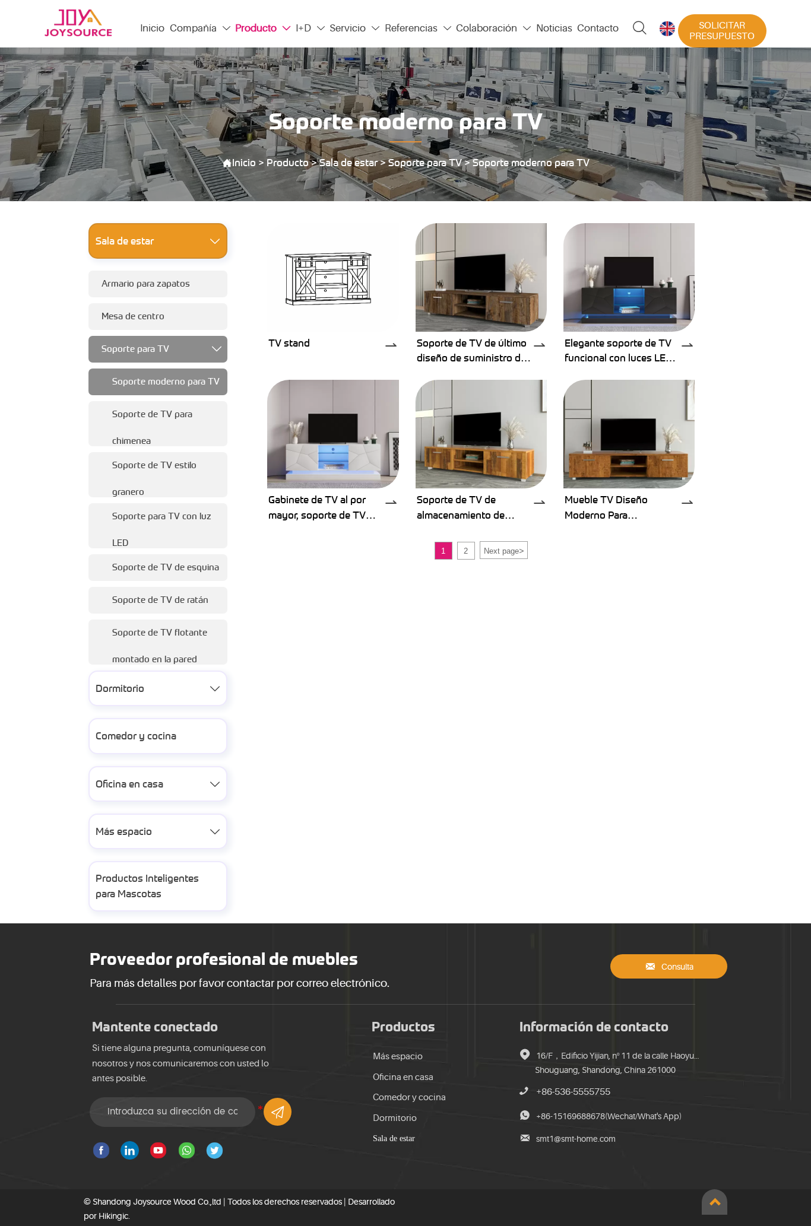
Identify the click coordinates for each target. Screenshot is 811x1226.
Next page (504, 550)
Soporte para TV (425, 163)
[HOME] (78, 22)
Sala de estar (348, 163)
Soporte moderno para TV (531, 163)
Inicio (244, 163)
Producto (288, 163)
